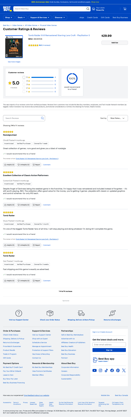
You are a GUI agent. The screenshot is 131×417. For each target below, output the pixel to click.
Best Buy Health (67, 346)
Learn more (103, 361)
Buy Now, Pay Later (10, 379)
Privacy (25, 402)
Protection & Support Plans (42, 350)
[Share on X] (124, 370)
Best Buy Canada (121, 395)
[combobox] (117, 118)
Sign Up (109, 350)
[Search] (42, 118)
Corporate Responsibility (70, 375)
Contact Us (36, 358)
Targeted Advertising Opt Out (104, 404)
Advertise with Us (68, 339)
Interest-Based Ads (33, 403)
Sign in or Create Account (102, 332)
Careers (64, 371)
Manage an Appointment (41, 346)
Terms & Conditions (17, 403)
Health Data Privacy (51, 404)
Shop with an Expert (40, 339)
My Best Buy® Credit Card (13, 367)
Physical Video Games (48, 25)
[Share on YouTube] (94, 370)
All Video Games (31, 25)
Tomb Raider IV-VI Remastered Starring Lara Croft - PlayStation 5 (59, 35)
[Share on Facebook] (112, 370)
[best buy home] (7, 8)
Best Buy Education (68, 350)
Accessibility (7, 402)
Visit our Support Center (41, 335)
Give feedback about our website (36, 395)
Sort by (103, 118)
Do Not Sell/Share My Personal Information (66, 403)
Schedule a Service (39, 342)
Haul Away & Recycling (41, 354)
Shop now (95, 2)
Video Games (17, 25)
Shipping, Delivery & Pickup (13, 339)
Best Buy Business (68, 354)
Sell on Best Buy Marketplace (72, 335)
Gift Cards (7, 358)
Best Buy (6, 25)
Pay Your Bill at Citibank (12, 371)
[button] (9, 17)
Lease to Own (8, 375)
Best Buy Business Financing (14, 383)
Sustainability (66, 379)
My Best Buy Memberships (42, 367)
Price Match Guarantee (12, 346)
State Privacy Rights (41, 404)
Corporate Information (70, 367)
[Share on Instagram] (100, 370)
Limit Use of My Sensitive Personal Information (86, 403)
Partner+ (64, 358)
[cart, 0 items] (124, 8)
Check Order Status (10, 335)
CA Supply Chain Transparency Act (118, 403)
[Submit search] (88, 8)
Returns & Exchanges (11, 342)
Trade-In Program (10, 354)
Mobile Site (105, 395)
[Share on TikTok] (106, 370)
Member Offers (38, 375)
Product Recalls (9, 350)
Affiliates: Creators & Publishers (73, 342)
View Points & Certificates (42, 371)
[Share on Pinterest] (118, 370)
